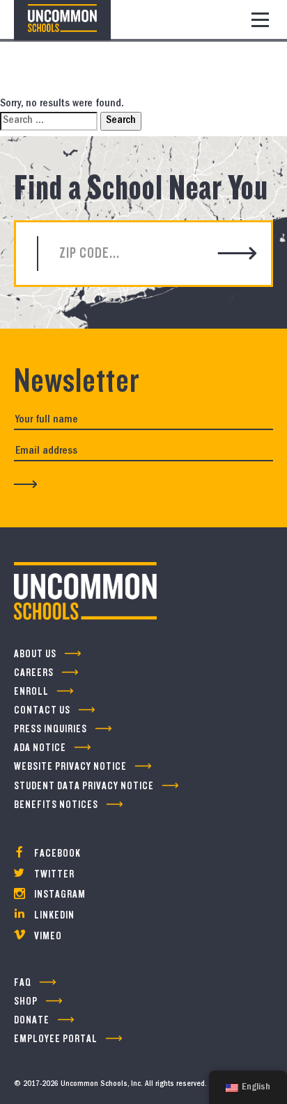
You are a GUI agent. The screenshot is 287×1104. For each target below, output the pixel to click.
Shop (26, 1001)
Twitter (53, 874)
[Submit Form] (26, 484)
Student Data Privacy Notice (84, 786)
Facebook (56, 853)
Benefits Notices (56, 805)
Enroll (31, 692)
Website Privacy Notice (70, 767)
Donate (31, 1020)
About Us (35, 654)
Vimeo (47, 936)
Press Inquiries (50, 729)
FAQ (22, 983)
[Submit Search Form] (237, 254)
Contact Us (42, 710)
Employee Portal (56, 1039)
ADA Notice (40, 748)
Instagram (59, 894)
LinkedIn (53, 915)
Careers (34, 673)
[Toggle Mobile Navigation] (260, 19)
